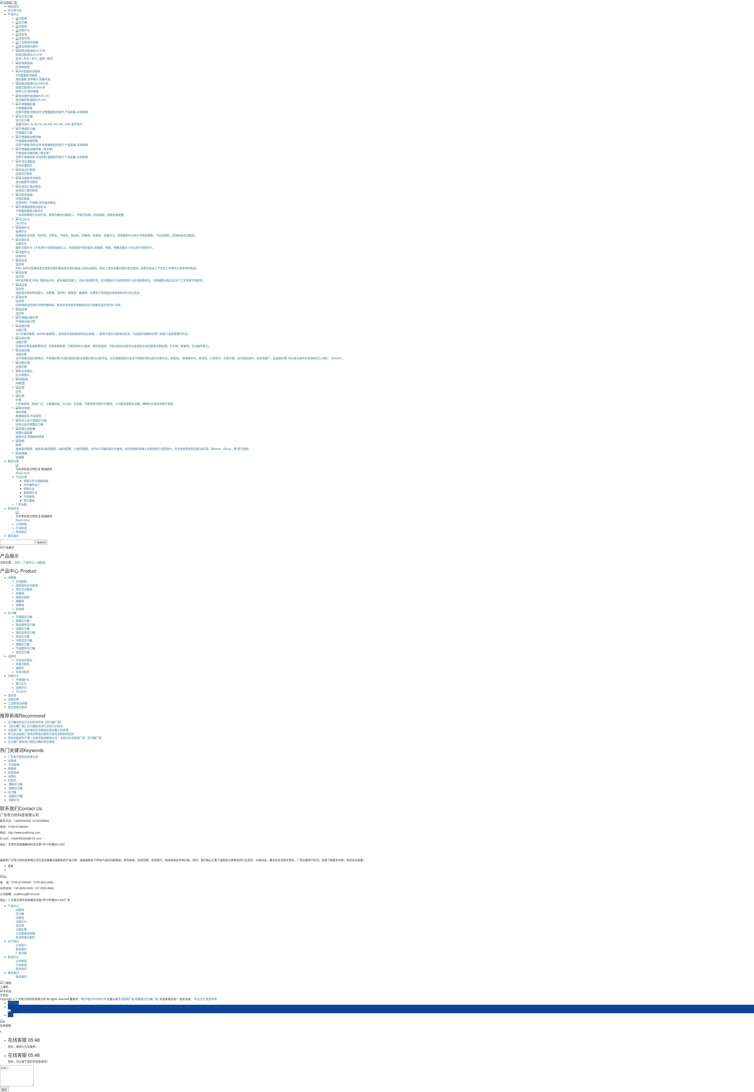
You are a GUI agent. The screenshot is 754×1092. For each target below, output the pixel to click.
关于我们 (13, 941)
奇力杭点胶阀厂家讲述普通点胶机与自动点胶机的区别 (41, 734)
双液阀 (20, 609)
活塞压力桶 (22, 628)
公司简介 (21, 945)
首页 (17, 562)
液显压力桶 (22, 652)
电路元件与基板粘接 (36, 481)
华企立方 (199, 999)
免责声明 (211, 999)
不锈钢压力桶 (24, 617)
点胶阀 (23, 18)
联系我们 (13, 536)
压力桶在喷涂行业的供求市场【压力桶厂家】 (35, 722)
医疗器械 (29, 500)
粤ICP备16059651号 (93, 999)
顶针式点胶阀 (24, 589)
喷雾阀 (20, 605)
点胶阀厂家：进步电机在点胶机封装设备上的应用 (38, 730)
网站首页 (13, 6)
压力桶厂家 (151, 999)
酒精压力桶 (22, 644)
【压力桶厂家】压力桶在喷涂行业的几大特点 (35, 726)
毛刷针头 (21, 687)
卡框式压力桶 (24, 640)
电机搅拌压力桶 (25, 624)
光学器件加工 (32, 485)
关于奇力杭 (15, 10)
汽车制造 (29, 496)
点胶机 (23, 26)
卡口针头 (21, 691)
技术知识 (21, 532)
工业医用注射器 (28, 42)
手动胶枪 (21, 581)
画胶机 (41, 562)
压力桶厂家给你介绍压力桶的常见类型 (31, 742)
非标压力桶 (22, 636)
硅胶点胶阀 (22, 597)
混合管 (23, 34)
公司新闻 (21, 524)
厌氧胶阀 (13, 772)
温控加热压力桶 (25, 632)
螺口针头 (21, 683)
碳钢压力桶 (22, 621)
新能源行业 (30, 492)
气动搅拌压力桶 (25, 648)
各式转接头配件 (28, 46)
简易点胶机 (22, 664)
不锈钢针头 (22, 679)
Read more (23, 473)
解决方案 (13, 461)
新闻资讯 (13, 508)
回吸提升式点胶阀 (27, 585)
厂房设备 (21, 504)
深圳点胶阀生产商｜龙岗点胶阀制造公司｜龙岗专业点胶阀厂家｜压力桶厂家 (54, 738)
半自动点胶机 (24, 660)
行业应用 (21, 477)
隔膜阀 (20, 601)
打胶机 (12, 780)
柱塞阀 (20, 593)
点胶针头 (24, 30)
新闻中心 (13, 957)
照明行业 (29, 488)
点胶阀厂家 (127, 999)
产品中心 (13, 14)
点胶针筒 (24, 38)
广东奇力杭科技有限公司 (23, 757)
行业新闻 (21, 528)
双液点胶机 (22, 672)
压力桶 (23, 22)
